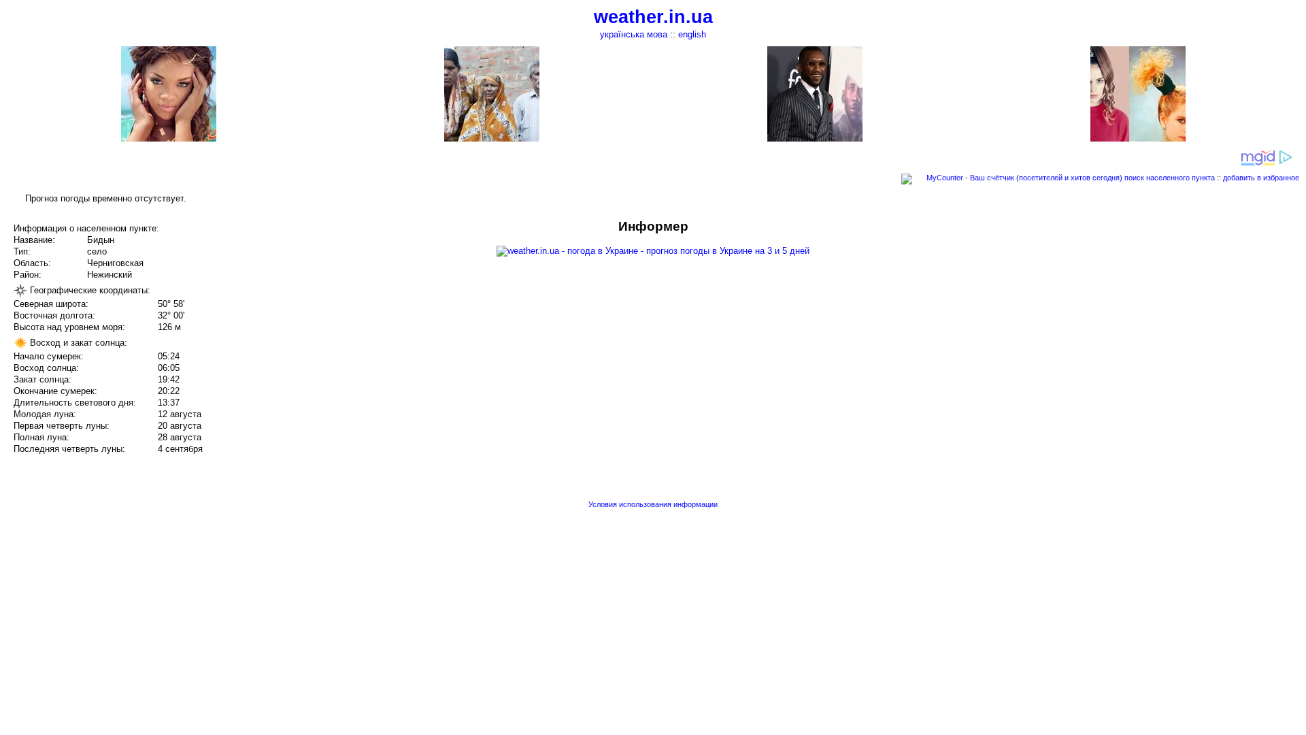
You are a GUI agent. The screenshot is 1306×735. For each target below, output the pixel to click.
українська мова (633, 34)
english (692, 34)
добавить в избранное (1261, 178)
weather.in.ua (653, 17)
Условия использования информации (653, 504)
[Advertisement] (1168, 314)
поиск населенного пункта (1169, 178)
